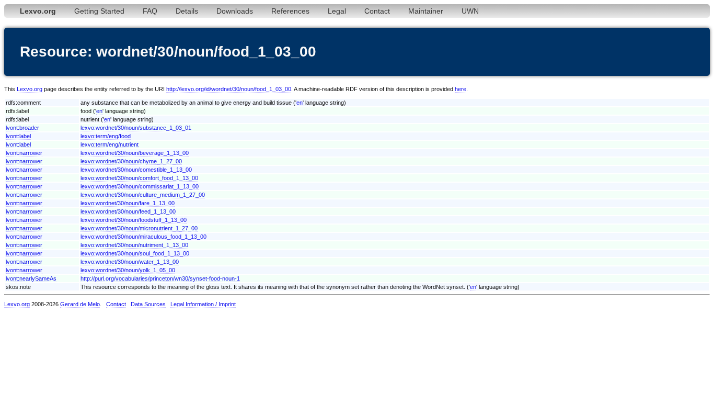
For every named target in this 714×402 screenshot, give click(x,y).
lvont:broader (22, 128)
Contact (377, 11)
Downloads (234, 11)
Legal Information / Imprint (203, 304)
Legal (337, 11)
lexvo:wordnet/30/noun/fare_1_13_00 (127, 203)
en (299, 102)
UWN (470, 11)
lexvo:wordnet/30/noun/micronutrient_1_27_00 (139, 228)
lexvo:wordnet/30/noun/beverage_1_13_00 (134, 153)
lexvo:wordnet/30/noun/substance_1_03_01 (135, 128)
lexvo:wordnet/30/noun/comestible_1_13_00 (136, 169)
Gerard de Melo (80, 304)
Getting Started (99, 11)
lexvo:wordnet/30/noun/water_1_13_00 (129, 262)
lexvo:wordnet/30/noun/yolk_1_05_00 (127, 270)
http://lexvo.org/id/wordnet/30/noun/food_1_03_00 (228, 89)
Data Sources (148, 304)
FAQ (150, 11)
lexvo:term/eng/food (105, 136)
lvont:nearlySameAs (31, 278)
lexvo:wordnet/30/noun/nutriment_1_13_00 (134, 245)
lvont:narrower (24, 153)
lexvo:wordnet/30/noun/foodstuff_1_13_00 (133, 220)
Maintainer (425, 11)
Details (187, 11)
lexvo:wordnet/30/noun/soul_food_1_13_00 (134, 253)
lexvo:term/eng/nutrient (109, 144)
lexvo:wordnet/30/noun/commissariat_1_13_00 (139, 186)
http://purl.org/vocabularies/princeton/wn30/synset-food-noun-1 (160, 278)
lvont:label (18, 136)
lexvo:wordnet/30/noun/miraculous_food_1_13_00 (143, 236)
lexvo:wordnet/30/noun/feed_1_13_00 (128, 211)
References (290, 11)
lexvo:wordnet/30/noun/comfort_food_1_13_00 (139, 178)
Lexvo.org (29, 89)
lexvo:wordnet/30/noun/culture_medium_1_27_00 (142, 195)
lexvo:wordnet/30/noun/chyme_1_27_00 (131, 161)
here (460, 89)
